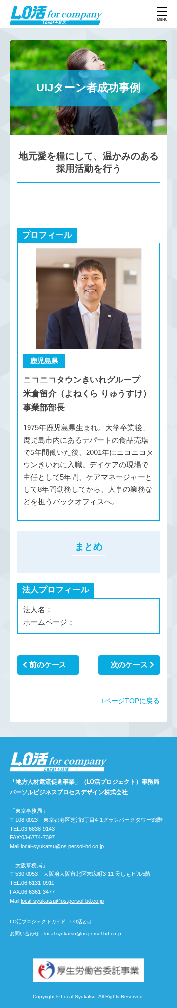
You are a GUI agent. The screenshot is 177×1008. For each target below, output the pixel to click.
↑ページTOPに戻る (130, 701)
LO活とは (81, 921)
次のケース (129, 664)
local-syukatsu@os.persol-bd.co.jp (62, 846)
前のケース (48, 664)
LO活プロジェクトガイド (38, 921)
